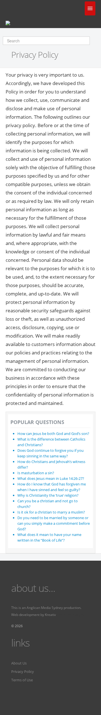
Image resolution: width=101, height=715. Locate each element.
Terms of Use (22, 679)
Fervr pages (75, 614)
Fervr (61, 614)
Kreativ (50, 614)
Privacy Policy (22, 671)
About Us (19, 663)
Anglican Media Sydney (45, 607)
